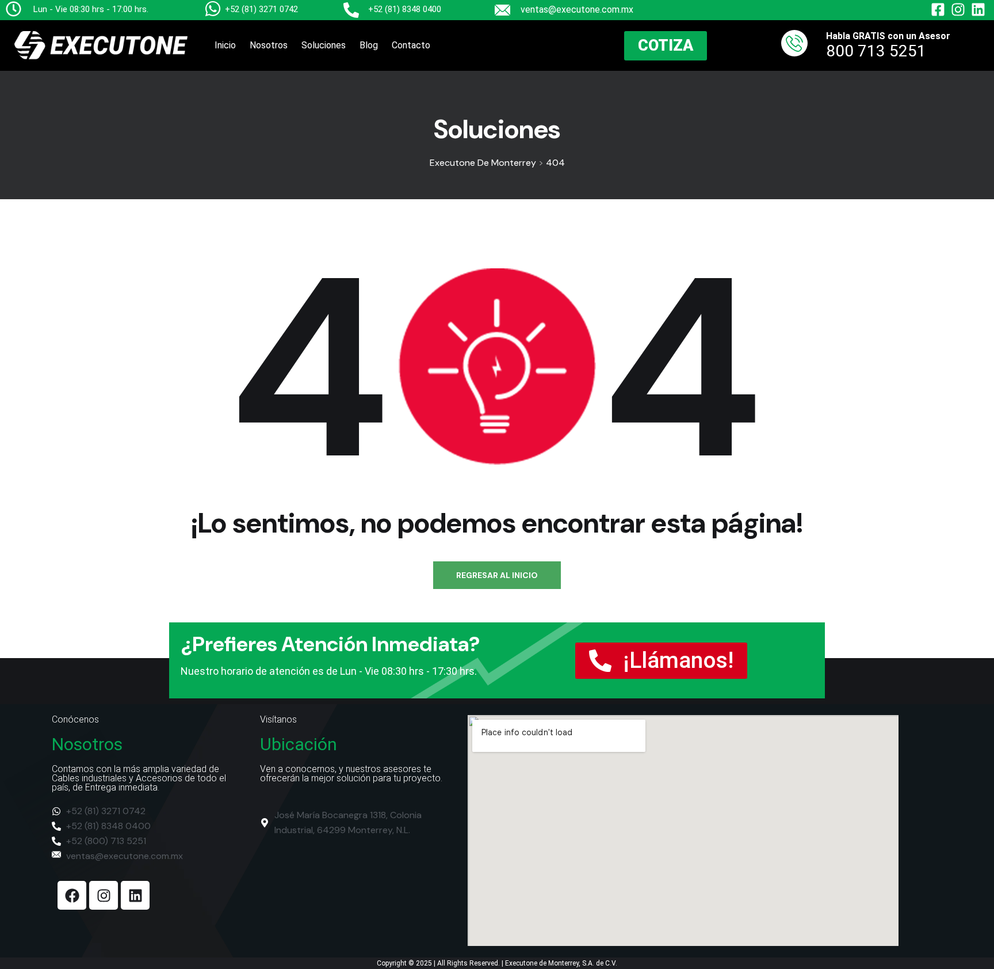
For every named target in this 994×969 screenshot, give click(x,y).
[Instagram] (103, 895)
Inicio (225, 45)
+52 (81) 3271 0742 (261, 9)
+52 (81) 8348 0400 (404, 9)
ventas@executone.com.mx (577, 9)
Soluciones (323, 45)
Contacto (411, 45)
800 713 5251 (876, 50)
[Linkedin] (135, 895)
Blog (369, 45)
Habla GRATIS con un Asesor (888, 36)
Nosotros (269, 45)
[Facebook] (72, 895)
